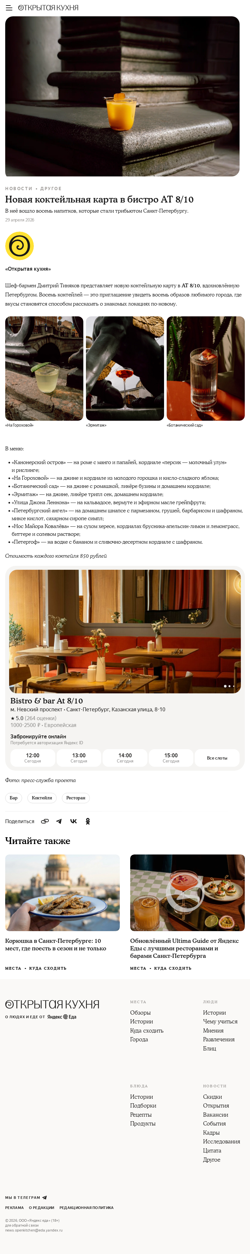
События (214, 1124)
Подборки (143, 1106)
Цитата (212, 1151)
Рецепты (141, 1115)
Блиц (209, 1049)
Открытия (216, 1106)
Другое (51, 188)
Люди (210, 1002)
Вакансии (215, 1115)
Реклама (14, 1208)
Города (139, 1040)
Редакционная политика (87, 1208)
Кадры (211, 1133)
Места (13, 968)
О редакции (41, 1208)
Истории (141, 1022)
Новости (19, 188)
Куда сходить (48, 968)
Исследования (221, 1142)
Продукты (143, 1124)
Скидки (212, 1097)
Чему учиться (220, 1022)
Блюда (139, 1086)
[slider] (125, 632)
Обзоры (140, 1013)
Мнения (213, 1031)
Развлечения (219, 1040)
